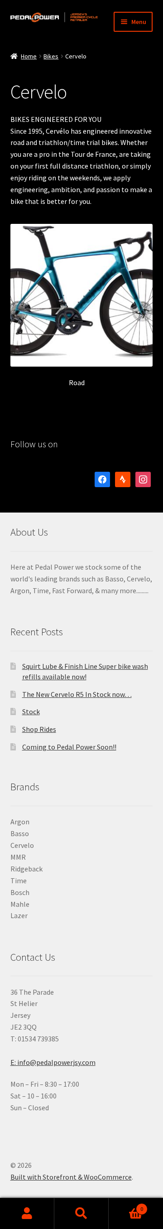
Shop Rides (39, 729)
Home (29, 56)
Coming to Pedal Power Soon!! (69, 746)
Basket (126, 1205)
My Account (27, 1213)
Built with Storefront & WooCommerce (71, 1176)
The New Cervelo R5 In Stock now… (77, 694)
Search (81, 1213)
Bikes (50, 56)
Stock (31, 711)
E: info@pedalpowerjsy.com (53, 1062)
